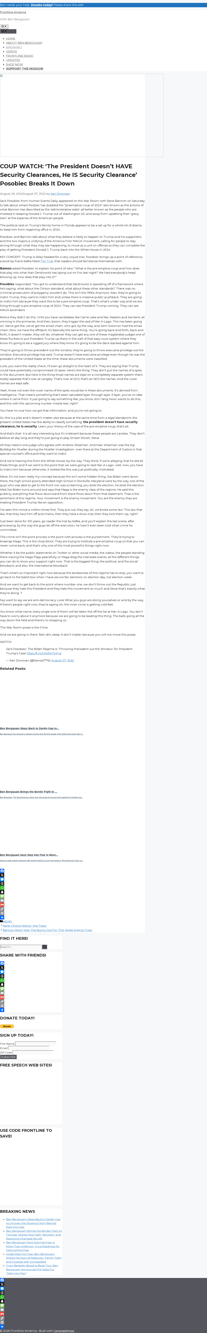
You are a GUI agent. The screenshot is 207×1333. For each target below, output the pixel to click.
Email (3, 1048)
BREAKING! (14, 47)
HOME (10, 38)
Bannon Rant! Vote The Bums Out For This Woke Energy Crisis (47, 930)
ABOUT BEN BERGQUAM (24, 43)
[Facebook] (72, 871)
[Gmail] (72, 905)
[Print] (72, 913)
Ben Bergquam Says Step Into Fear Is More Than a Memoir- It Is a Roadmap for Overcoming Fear (33, 1246)
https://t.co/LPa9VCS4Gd (44, 653)
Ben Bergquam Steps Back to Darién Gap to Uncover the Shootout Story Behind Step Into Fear (33, 1223)
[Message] (72, 896)
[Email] (72, 900)
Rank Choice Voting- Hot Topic (25, 926)
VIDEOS (11, 51)
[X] (72, 875)
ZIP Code (6, 1052)
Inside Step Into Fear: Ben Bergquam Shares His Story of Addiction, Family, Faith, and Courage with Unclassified (34, 1258)
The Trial (46, 261)
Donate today (41, 5)
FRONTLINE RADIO (19, 56)
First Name (7, 1043)
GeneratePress (64, 1331)
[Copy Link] (72, 909)
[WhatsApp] (72, 888)
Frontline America (13, 12)
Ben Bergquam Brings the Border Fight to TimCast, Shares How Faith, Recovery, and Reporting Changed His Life (34, 1234)
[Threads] (72, 883)
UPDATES (13, 60)
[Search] (44, 947)
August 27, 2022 (62, 660)
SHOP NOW (14, 64)
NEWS (7, 921)
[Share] (72, 917)
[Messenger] (72, 879)
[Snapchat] (72, 892)
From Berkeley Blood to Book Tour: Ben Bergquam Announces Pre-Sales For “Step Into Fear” (32, 1269)
